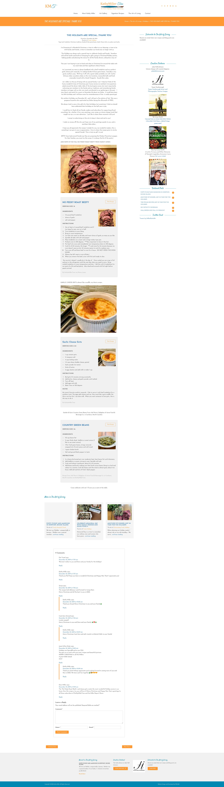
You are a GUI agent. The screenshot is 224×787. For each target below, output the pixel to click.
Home (76, 13)
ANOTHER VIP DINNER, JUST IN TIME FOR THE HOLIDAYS (119, 524)
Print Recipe (110, 201)
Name (57, 727)
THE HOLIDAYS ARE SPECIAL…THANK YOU (89, 35)
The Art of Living (134, 13)
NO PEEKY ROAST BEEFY (75, 202)
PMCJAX (177, 784)
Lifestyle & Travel (61, 527)
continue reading (58, 534)
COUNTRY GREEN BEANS (75, 425)
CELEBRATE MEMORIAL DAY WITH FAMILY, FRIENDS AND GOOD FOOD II (87, 525)
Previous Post (52, 746)
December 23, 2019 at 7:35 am (68, 559)
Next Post (127, 746)
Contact (147, 13)
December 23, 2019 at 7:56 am (68, 588)
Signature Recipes (117, 13)
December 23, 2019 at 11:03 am (68, 687)
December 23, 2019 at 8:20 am (68, 648)
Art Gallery (103, 13)
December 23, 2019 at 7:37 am (68, 574)
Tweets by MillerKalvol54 (147, 218)
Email (91, 727)
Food (89, 40)
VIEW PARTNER (119, 768)
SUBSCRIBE (153, 768)
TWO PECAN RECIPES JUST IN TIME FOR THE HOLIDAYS (155, 203)
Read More (82, 773)
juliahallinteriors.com (157, 71)
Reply (60, 565)
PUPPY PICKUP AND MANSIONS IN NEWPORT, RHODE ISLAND (58, 524)
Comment (59, 709)
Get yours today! (160, 156)
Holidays (145, 21)
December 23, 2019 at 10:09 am (73, 668)
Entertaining (117, 527)
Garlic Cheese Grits (72, 342)
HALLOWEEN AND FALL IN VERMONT (153, 210)
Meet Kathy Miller (88, 13)
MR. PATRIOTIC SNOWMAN (149, 207)
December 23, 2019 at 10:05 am (73, 602)
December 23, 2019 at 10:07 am (73, 632)
